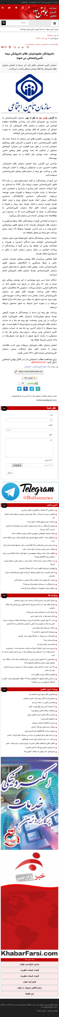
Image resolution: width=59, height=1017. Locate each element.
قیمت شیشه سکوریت (29, 970)
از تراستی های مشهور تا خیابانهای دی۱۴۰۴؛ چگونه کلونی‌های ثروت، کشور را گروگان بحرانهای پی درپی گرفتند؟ (28, 680)
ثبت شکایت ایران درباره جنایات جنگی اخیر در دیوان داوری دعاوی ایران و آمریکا (29, 563)
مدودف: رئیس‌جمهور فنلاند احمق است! (41, 521)
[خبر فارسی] (29, 904)
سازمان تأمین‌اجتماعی (40, 366)
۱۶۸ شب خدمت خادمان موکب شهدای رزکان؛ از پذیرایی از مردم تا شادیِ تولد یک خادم (29, 669)
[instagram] (22, 8)
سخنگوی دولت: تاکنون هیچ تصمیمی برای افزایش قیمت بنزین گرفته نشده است (29, 539)
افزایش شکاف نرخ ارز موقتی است (43, 674)
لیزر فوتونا (29, 994)
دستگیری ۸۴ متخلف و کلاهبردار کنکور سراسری (38, 510)
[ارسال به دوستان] (5, 47)
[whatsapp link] (38, 389)
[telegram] (16, 7)
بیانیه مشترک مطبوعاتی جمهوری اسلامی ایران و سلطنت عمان (33, 533)
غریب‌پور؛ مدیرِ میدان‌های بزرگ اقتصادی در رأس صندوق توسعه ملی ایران (29, 545)
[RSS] (2, 8)
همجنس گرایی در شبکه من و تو (43, 702)
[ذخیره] (10, 47)
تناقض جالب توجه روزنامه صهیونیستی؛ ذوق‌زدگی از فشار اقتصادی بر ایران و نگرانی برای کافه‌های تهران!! (29, 555)
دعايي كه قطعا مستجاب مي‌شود (43, 723)
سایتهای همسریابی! (48, 718)
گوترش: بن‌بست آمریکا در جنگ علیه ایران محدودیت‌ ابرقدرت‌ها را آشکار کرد (29, 516)
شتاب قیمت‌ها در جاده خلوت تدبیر (42, 616)
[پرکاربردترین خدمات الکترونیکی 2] (29, 803)
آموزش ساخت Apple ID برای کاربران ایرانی (40, 731)
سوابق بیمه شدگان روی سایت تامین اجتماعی (39, 698)
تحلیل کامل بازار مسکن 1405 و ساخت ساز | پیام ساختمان (34, 600)
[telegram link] (31, 389)
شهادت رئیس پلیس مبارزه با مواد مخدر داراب (39, 549)
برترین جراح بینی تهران (29, 964)
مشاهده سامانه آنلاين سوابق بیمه (43, 710)
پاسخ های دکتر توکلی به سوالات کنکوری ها (39, 751)
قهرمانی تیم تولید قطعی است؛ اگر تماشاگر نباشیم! (37, 568)
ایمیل (50, 425)
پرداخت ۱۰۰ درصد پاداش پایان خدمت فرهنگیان (38, 739)
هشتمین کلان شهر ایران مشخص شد (42, 694)
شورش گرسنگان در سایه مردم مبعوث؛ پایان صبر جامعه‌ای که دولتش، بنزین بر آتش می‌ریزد (30, 528)
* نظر (50, 435)
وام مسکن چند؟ (49, 640)
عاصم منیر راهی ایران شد (46, 644)
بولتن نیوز (43, 118)
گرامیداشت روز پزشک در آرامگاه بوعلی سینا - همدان (36, 636)
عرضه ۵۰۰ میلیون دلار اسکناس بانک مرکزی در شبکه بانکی (34, 580)
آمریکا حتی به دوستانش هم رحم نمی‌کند (40, 612)
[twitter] (9, 8)
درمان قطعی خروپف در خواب (29, 988)
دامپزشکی (28, 366)
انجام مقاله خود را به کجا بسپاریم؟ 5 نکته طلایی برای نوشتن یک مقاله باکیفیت (30, 606)
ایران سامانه (41, 1010)
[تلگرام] (30, 492)
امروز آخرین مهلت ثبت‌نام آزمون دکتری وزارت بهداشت (39, 29)
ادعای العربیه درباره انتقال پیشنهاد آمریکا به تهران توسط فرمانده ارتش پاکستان (30, 574)
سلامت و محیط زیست (32, 44)
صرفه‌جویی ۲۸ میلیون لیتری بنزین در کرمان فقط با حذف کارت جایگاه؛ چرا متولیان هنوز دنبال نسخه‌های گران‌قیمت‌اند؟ (29, 661)
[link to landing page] (44, 12)
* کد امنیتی (48, 460)
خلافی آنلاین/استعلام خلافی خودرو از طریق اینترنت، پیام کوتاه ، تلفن (30, 743)
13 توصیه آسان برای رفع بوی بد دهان (42, 706)
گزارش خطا (29, 378)
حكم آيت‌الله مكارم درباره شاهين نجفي (41, 714)
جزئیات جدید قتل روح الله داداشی (43, 727)
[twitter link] (19, 389)
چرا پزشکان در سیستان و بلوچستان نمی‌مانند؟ (39, 584)
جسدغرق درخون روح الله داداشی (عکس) (40, 747)
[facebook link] (25, 389)
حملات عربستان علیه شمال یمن (44, 628)
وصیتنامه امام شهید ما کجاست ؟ (43, 632)
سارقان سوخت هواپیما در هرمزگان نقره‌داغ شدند (38, 588)
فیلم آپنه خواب (29, 982)
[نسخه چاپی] (2, 47)
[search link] (4, 23)
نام (51, 415)
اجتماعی (45, 44)
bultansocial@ (38, 362)
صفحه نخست (53, 44)
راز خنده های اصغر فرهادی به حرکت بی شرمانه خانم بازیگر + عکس (31, 735)
